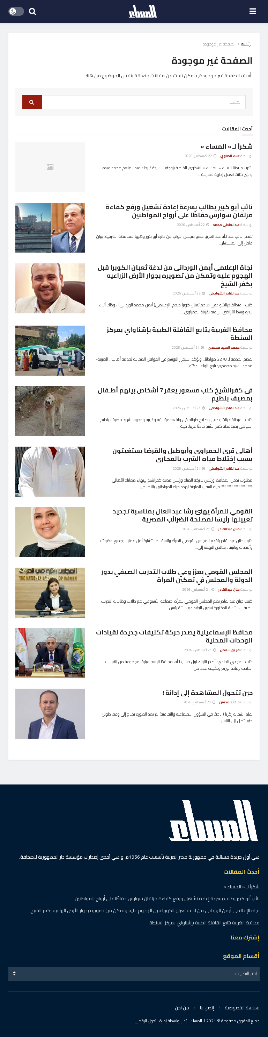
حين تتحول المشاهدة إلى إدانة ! (208, 692)
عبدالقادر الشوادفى (224, 293)
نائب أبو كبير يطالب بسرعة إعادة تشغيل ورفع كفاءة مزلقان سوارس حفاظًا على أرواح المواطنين (179, 211)
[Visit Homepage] (142, 12)
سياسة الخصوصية (242, 1007)
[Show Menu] (253, 11)
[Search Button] (32, 11)
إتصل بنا (207, 1007)
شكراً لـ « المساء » (226, 146)
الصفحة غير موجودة (219, 44)
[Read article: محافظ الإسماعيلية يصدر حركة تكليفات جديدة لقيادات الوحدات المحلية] (50, 653)
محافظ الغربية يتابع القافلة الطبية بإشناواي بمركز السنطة (180, 333)
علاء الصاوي (230, 155)
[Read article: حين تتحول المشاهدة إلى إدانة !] (50, 714)
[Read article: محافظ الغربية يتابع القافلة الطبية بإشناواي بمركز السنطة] (50, 351)
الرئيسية (247, 44)
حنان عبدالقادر (229, 529)
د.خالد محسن (229, 702)
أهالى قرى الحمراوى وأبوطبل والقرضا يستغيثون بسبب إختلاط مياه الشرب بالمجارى (182, 454)
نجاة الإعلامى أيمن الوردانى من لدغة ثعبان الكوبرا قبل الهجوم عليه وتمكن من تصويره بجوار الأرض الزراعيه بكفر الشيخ (175, 276)
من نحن (182, 1007)
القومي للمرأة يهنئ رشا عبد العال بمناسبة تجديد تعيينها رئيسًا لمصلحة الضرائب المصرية (183, 515)
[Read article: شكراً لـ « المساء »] (50, 167)
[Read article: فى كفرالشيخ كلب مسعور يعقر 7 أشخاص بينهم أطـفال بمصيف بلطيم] (50, 411)
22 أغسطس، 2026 (198, 155)
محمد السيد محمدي (224, 347)
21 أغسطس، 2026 (186, 347)
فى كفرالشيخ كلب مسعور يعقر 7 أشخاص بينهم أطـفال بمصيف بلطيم (175, 394)
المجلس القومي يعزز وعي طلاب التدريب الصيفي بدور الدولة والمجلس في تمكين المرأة (177, 575)
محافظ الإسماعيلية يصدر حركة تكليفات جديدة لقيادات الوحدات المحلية (174, 636)
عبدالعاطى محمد (226, 224)
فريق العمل (230, 650)
